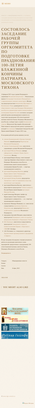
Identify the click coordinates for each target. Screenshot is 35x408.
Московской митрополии (15, 96)
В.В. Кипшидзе (8, 222)
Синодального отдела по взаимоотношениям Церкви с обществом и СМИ (16, 226)
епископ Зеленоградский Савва (13, 146)
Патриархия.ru (6, 253)
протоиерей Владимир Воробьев (13, 171)
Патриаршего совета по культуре (22, 217)
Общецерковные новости (15, 15)
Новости (3, 15)
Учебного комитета (27, 187)
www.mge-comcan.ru (9, 396)
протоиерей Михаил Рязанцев (12, 151)
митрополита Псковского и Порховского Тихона (18, 219)
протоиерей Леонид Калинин (12, 178)
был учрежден (11, 129)
